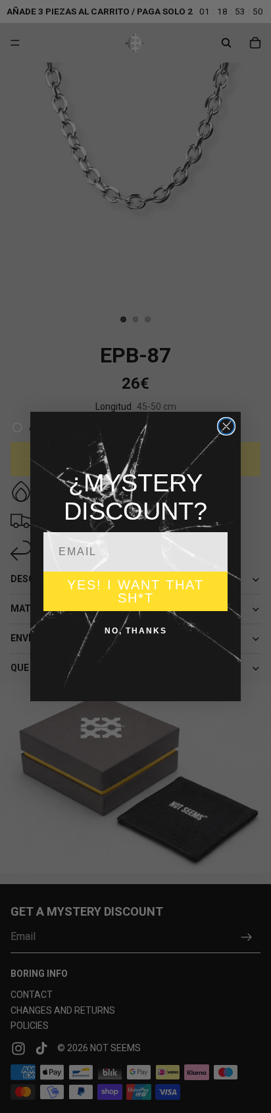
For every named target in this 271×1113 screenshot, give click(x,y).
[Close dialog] (226, 426)
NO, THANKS (136, 630)
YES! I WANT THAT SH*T (135, 591)
